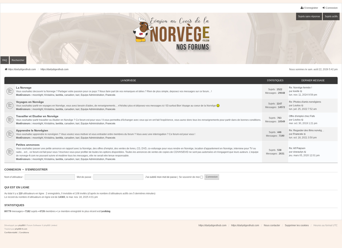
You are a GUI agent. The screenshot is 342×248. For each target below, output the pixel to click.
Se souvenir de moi (189, 177)
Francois (110, 95)
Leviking (105, 211)
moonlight (37, 95)
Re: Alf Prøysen (297, 148)
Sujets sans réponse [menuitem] (309, 16)
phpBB (21, 225)
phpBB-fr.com (21, 229)
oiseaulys (298, 151)
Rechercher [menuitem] (18, 60)
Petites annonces (28, 144)
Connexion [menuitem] (332, 8)
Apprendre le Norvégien (32, 130)
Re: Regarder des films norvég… (306, 130)
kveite (296, 91)
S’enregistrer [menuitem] (311, 8)
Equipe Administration (92, 95)
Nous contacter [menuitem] (272, 225)
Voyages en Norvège (30, 101)
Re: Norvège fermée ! (300, 87)
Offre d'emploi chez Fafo (302, 116)
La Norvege (128, 80)
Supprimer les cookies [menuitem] (297, 225)
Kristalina (49, 95)
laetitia (59, 95)
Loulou (297, 105)
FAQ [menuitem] (4, 60)
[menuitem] (10, 232)
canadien (69, 95)
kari (78, 95)
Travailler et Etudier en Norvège (37, 116)
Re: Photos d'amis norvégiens (305, 102)
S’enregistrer (36, 169)
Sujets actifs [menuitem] (331, 16)
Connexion (12, 169)
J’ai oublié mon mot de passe (161, 177)
